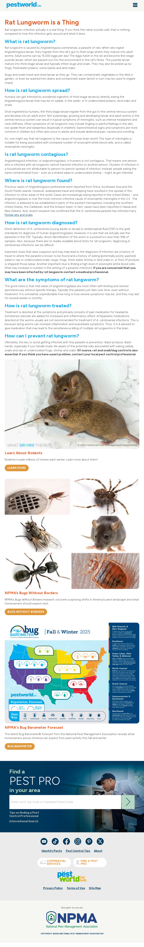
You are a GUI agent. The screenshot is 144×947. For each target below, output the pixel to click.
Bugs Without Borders (26, 611)
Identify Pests (52, 851)
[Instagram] (77, 841)
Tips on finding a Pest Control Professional (24, 814)
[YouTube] (44, 844)
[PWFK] (72, 881)
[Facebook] (66, 844)
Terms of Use (76, 888)
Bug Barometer (20, 746)
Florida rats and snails (19, 215)
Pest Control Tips (78, 851)
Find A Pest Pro (89, 862)
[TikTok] (55, 844)
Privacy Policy (53, 888)
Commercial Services (56, 862)
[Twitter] (100, 841)
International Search (23, 821)
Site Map (95, 888)
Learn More (17, 468)
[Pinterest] (89, 844)
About (98, 851)
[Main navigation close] (135, 5)
